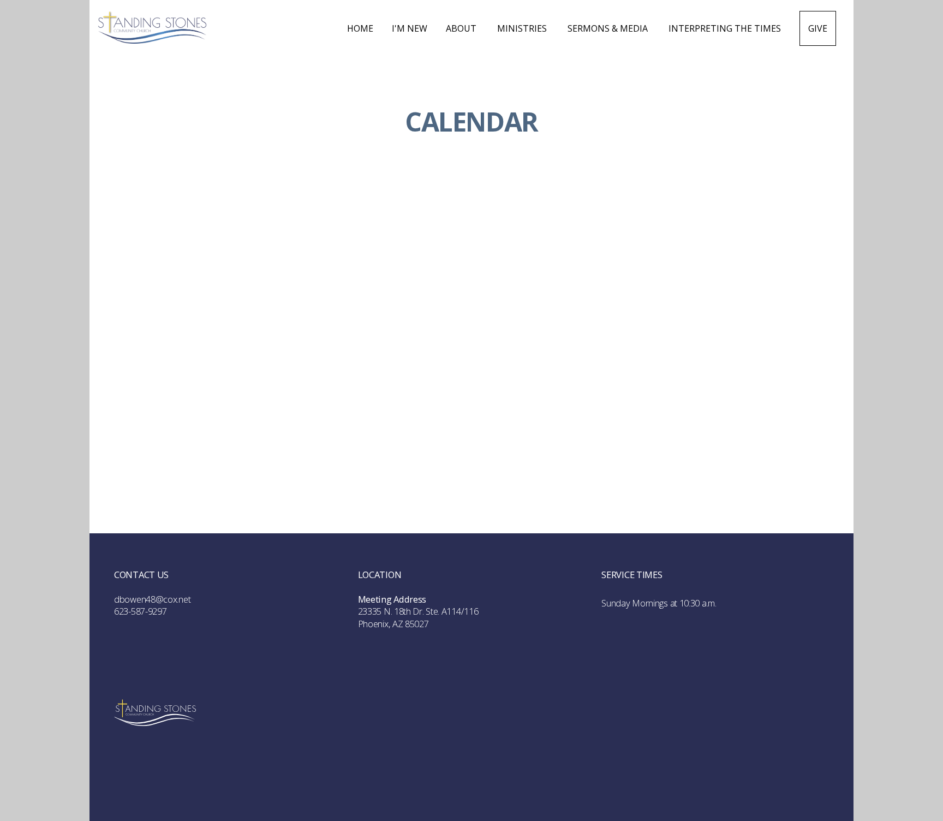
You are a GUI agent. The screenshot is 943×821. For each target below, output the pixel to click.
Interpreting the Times (725, 28)
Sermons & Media (609, 28)
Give (817, 28)
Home (360, 28)
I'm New (409, 28)
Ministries (523, 28)
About (462, 28)
